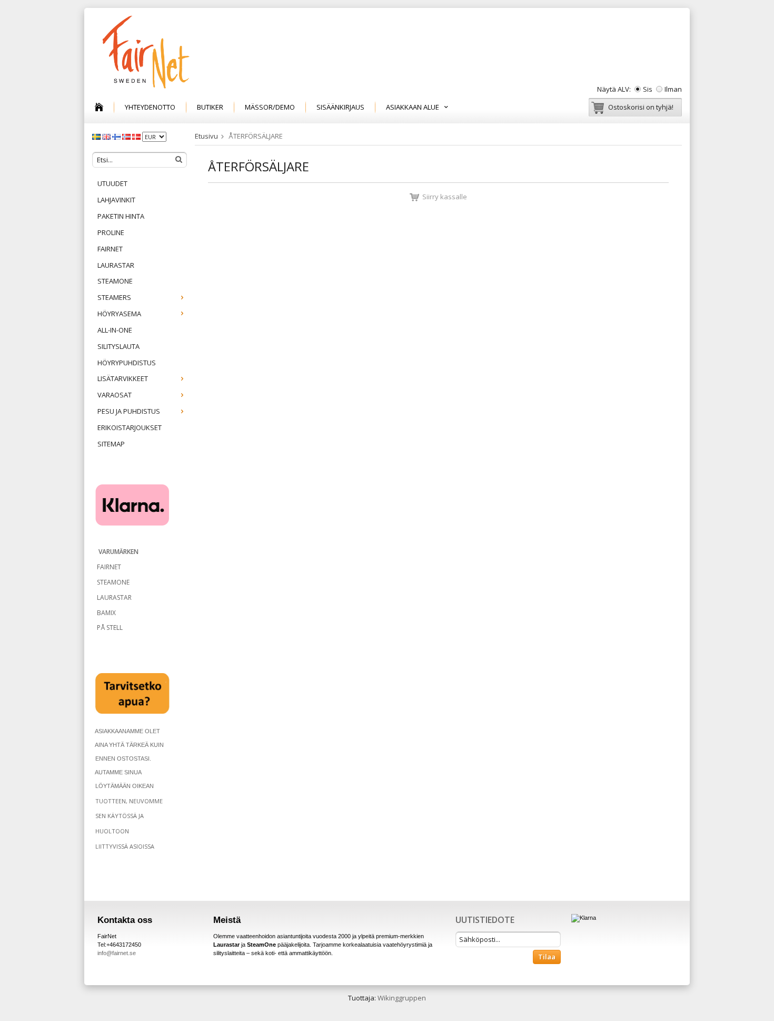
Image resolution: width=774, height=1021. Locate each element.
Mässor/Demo (270, 107)
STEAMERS (114, 297)
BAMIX (106, 612)
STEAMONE (115, 281)
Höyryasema (119, 313)
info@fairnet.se (116, 953)
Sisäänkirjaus (340, 107)
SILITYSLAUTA (118, 346)
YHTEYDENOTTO (150, 107)
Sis (647, 89)
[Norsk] (127, 136)
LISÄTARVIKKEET (122, 378)
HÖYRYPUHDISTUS (126, 362)
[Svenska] (97, 136)
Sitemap (111, 444)
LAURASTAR (115, 265)
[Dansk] (137, 136)
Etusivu (206, 136)
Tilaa (546, 956)
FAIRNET (110, 249)
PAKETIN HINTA (120, 216)
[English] (107, 136)
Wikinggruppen (402, 998)
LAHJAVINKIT (116, 200)
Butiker (210, 107)
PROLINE (110, 232)
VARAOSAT (114, 395)
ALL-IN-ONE (114, 330)
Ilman (673, 89)
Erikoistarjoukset (129, 427)
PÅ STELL (109, 627)
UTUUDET (112, 183)
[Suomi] (117, 136)
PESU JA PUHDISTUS (128, 411)
